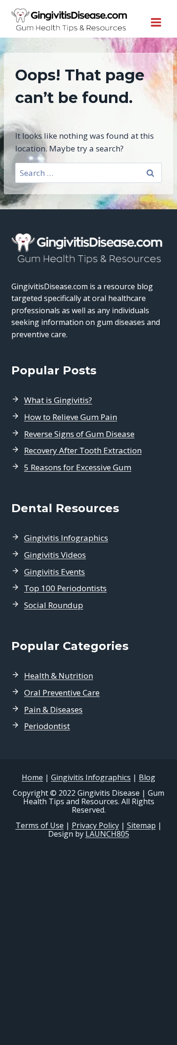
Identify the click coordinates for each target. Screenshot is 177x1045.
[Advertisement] (88, 942)
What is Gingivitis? (58, 400)
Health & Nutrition (58, 675)
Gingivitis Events (54, 571)
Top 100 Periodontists (65, 588)
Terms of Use (40, 825)
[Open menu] (156, 19)
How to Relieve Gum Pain (70, 417)
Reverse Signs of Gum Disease (79, 433)
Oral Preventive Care (62, 692)
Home (32, 777)
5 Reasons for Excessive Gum (77, 467)
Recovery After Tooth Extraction (83, 450)
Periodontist (47, 725)
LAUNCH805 (107, 834)
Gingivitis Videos (55, 554)
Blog (147, 777)
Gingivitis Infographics (66, 537)
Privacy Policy (95, 825)
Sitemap (141, 825)
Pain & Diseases (53, 709)
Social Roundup (53, 605)
